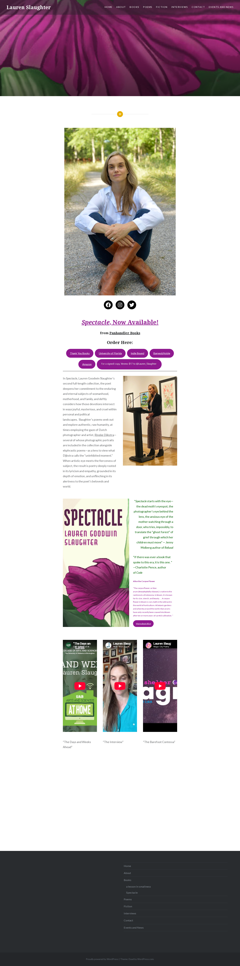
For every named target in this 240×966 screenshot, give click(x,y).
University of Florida (110, 353)
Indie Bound (137, 353)
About (121, 7)
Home (108, 7)
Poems (147, 7)
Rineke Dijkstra (104, 435)
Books (134, 7)
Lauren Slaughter (29, 7)
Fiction (161, 7)
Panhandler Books (124, 333)
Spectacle (132, 892)
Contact (198, 7)
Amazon (87, 364)
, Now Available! (120, 322)
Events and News (221, 7)
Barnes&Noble (161, 353)
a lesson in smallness (138, 886)
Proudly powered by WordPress (102, 959)
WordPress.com (145, 959)
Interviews (179, 7)
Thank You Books (80, 353)
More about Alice (143, 623)
